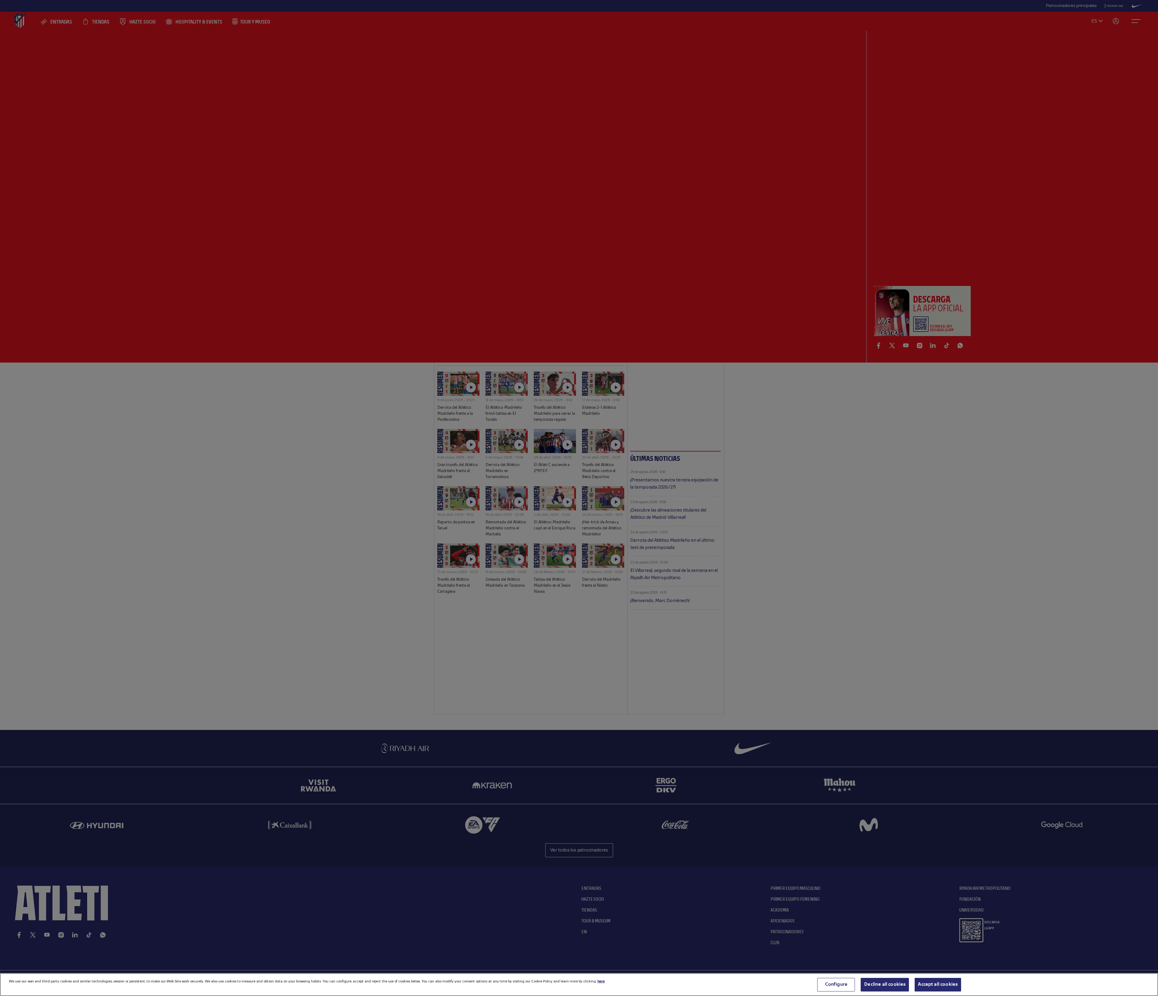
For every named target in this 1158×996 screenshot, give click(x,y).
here (601, 981)
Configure (836, 984)
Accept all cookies (938, 984)
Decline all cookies (885, 984)
